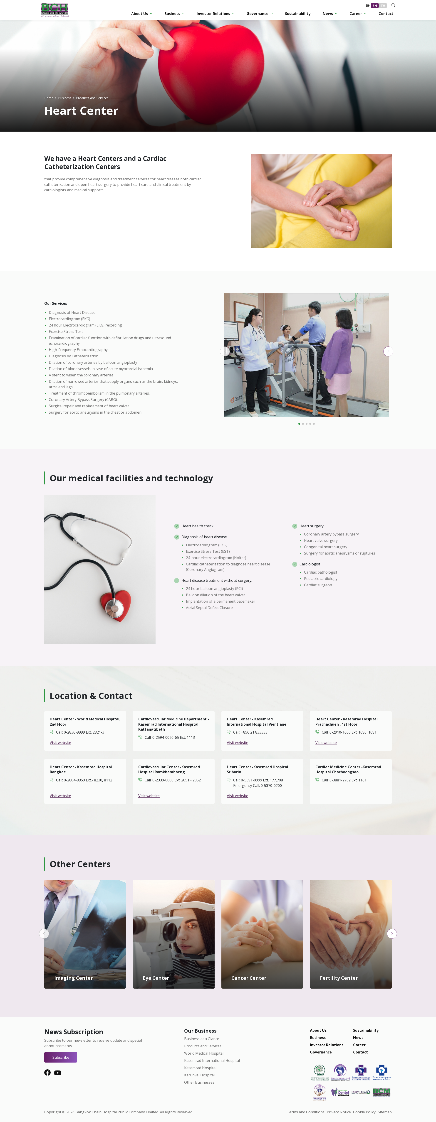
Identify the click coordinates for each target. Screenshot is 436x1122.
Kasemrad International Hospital (212, 1060)
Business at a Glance (201, 1038)
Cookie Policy (364, 1112)
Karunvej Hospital (199, 1075)
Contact (360, 1052)
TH (383, 5)
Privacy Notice (339, 1112)
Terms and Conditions (306, 1112)
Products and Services (202, 1045)
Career (359, 1044)
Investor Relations (326, 1044)
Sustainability (366, 1030)
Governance (321, 1052)
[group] (306, 355)
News (358, 1037)
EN (375, 5)
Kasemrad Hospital (200, 1067)
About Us (318, 1030)
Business (318, 1037)
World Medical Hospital (203, 1053)
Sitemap (385, 1112)
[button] (225, 351)
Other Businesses (199, 1082)
